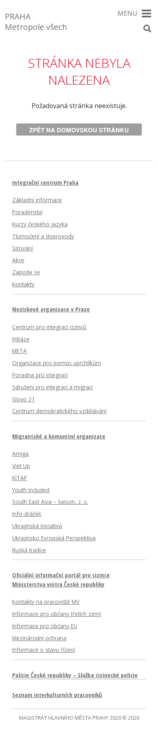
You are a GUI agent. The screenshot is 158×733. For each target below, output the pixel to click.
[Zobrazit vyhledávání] (147, 29)
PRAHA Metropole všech (36, 21)
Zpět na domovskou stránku (79, 129)
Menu (127, 13)
